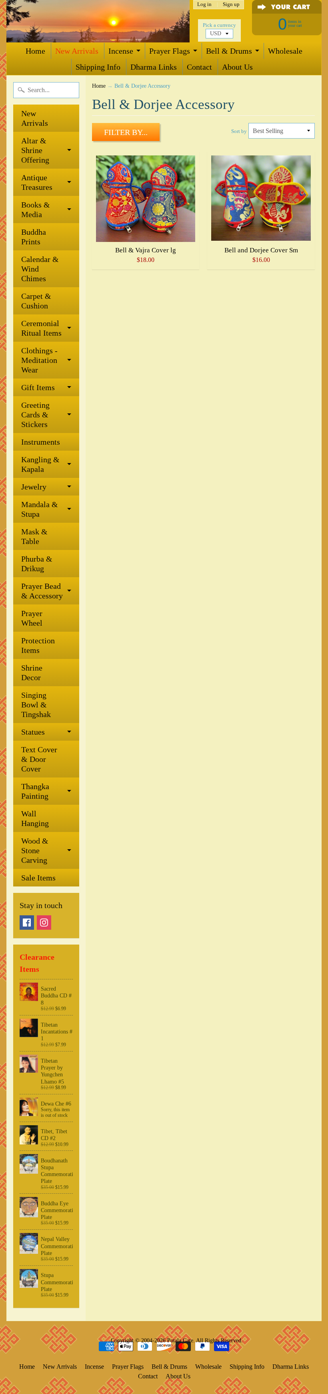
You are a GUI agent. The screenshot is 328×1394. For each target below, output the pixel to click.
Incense (120, 50)
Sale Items (38, 877)
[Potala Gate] (98, 21)
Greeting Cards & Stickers (35, 415)
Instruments (40, 441)
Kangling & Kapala (40, 464)
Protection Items (38, 645)
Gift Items (38, 387)
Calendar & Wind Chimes (40, 269)
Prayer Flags (169, 50)
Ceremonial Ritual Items (41, 328)
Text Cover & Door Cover (39, 759)
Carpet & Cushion (36, 301)
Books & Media (35, 209)
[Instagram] (44, 922)
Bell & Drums (229, 50)
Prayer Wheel (31, 618)
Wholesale (285, 50)
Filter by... (126, 132)
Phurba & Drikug (36, 563)
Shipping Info (98, 66)
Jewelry (33, 486)
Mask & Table (34, 536)
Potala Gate (180, 1340)
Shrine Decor (31, 672)
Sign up (231, 4)
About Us (237, 66)
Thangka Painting (35, 791)
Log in (204, 4)
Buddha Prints (33, 237)
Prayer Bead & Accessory (42, 591)
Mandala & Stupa (39, 509)
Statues (33, 731)
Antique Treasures (36, 182)
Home (35, 50)
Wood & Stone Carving (34, 850)
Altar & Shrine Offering (35, 150)
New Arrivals (76, 50)
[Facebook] (27, 922)
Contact (199, 66)
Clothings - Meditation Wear (39, 360)
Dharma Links (153, 66)
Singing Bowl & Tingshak (36, 705)
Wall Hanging (35, 818)
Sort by (239, 131)
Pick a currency (219, 25)
